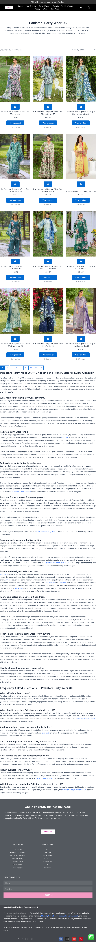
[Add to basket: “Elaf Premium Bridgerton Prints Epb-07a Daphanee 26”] (15, 339)
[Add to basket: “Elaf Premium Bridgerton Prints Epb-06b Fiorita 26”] (48, 339)
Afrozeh (8, 580)
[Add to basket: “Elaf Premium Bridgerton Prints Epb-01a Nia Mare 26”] (15, 184)
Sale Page (55, 9)
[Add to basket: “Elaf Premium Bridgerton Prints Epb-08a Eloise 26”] (15, 261)
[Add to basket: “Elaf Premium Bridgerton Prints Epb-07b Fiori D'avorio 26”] (48, 261)
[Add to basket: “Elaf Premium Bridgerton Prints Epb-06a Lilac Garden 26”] (81, 339)
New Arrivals (31, 6)
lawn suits (46, 733)
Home (20, 6)
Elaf (69, 916)
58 (31, 368)
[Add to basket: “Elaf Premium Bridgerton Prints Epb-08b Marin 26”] (81, 261)
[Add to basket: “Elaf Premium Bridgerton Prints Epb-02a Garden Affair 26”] (81, 107)
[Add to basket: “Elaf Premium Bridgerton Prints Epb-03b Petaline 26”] (48, 184)
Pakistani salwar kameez (21, 492)
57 (26, 368)
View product (15, 123)
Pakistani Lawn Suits (44, 778)
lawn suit (64, 437)
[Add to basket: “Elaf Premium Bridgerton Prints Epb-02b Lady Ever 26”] (48, 107)
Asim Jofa (4, 574)
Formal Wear (44, 6)
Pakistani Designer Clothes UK (57, 563)
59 (36, 368)
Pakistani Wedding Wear (63, 6)
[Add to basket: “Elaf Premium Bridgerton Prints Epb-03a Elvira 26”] (15, 107)
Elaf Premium (50, 583)
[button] (81, 7)
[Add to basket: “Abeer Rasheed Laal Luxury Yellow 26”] (81, 184)
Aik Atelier (19, 588)
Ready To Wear (41, 9)
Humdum (62, 583)
